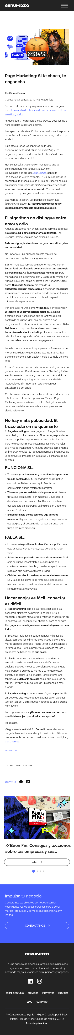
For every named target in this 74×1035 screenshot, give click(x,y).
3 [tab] (40, 871)
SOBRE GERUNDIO (15, 993)
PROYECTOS (48, 993)
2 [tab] (37, 871)
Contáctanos (35, 925)
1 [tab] (33, 871)
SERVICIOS (33, 993)
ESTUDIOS (63, 993)
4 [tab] (43, 871)
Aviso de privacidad (37, 1023)
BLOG (29, 1002)
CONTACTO (41, 1002)
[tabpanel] (37, 831)
